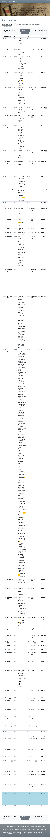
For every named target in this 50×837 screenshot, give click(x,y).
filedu (19, 243)
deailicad (20, 103)
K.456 (39, 588)
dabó (19, 85)
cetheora (20, 681)
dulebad (9, 652)
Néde (21, 317)
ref (24, 582)
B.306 (15, 349)
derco (19, 321)
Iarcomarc (20, 410)
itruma (23, 466)
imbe (21, 433)
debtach (20, 63)
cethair (19, 428)
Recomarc (20, 401)
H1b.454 (4, 72)
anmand (20, 100)
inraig (19, 490)
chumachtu (20, 339)
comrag (24, 354)
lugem (23, 359)
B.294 (15, 161)
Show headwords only (7, 26)
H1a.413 (28, 649)
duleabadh (44, 652)
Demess (20, 189)
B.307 (15, 579)
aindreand (20, 68)
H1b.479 (4, 645)
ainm (19, 241)
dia (19, 301)
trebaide (22, 111)
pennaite (20, 159)
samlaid (21, 449)
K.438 (39, 87)
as (18, 374)
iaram (19, 249)
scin (23, 192)
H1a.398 (28, 219)
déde (22, 190)
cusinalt (20, 492)
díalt (24, 362)
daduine (20, 608)
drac (42, 49)
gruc (22, 613)
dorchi (23, 185)
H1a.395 (28, 189)
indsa (19, 603)
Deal (19, 72)
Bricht (19, 544)
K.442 (39, 150)
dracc (19, 52)
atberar (20, 367)
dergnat (9, 628)
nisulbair (19, 224)
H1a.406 (28, 588)
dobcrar (20, 426)
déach (19, 362)
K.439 (39, 107)
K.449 (39, 228)
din (18, 65)
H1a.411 (28, 641)
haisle (19, 501)
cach (23, 39)
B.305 (15, 296)
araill (20, 405)
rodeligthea (21, 97)
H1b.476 (4, 628)
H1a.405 (28, 579)
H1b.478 (4, 641)
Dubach (20, 208)
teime (23, 177)
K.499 (39, 736)
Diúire (19, 228)
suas (22, 489)
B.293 (15, 125)
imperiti (23, 341)
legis (19, 299)
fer (19, 584)
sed (23, 385)
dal (8, 698)
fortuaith (20, 688)
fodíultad (20, 215)
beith (19, 109)
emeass (21, 195)
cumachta (21, 302)
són (23, 525)
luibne (22, 484)
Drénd (24, 63)
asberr (19, 382)
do (18, 78)
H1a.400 (28, 232)
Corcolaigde (20, 238)
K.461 (39, 641)
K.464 (39, 652)
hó (23, 581)
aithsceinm (20, 323)
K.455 (39, 579)
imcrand (24, 428)
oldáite (19, 469)
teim (20, 178)
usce (19, 154)
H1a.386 (28, 49)
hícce (22, 315)
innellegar (22, 556)
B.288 (15, 56)
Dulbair (20, 219)
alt (25, 396)
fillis (19, 433)
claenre (19, 453)
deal (19, 80)
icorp (19, 500)
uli (24, 525)
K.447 (39, 208)
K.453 (39, 296)
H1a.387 (28, 56)
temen (23, 181)
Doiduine (20, 597)
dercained (34, 717)
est (22, 40)
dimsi (8, 228)
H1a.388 (28, 72)
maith (21, 610)
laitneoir (20, 591)
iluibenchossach (22, 509)
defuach (9, 350)
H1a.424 (28, 736)
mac (23, 83)
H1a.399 (28, 228)
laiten (23, 382)
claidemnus (20, 538)
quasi (23, 51)
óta (19, 527)
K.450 (39, 232)
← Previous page (25, 30)
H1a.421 (28, 717)
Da (23, 608)
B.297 (15, 202)
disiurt (9, 115)
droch (32, 39)
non (19, 341)
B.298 (15, 208)
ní (18, 364)
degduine (20, 599)
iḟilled (23, 431)
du (18, 213)
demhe (43, 588)
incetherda (20, 434)
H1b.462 (4, 189)
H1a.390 (28, 107)
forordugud (21, 251)
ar (23, 135)
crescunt (23, 386)
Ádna (19, 318)
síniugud (20, 89)
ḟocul (19, 252)
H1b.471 (4, 349)
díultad (21, 212)
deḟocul (20, 353)
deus (19, 310)
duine (22, 500)
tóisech (19, 417)
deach (19, 359)
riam (19, 121)
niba (23, 437)
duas (8, 670)
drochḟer (20, 43)
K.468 (39, 697)
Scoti (19, 620)
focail (19, 356)
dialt (23, 356)
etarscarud (20, 91)
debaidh (43, 726)
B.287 (15, 49)
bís (25, 249)
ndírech (19, 138)
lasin (23, 590)
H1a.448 (28, 349)
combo (23, 77)
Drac (19, 49)
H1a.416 (28, 670)
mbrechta (20, 377)
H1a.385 (28, 38)
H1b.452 (4, 49)
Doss (19, 670)
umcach (24, 429)
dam (8, 700)
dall (8, 690)
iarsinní (19, 396)
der (32, 736)
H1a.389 (28, 87)
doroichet (20, 127)
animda (20, 532)
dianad (21, 99)
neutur (19, 590)
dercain (9, 635)
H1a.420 (28, 709)
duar (19, 246)
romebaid (20, 331)
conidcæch (20, 336)
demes (9, 189)
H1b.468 (4, 236)
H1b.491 (4, 736)
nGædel (20, 393)
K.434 (39, 38)
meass (19, 190)
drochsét (20, 146)
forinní (23, 548)
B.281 (15, 670)
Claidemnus (21, 516)
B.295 (15, 176)
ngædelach (20, 594)
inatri (22, 468)
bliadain (20, 678)
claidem (20, 517)
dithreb (9, 108)
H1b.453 (4, 56)
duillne (19, 683)
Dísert (19, 115)
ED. (22, 80)
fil (23, 396)
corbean (22, 333)
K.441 (39, 125)
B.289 (15, 72)
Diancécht (20, 296)
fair (24, 339)
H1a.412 (28, 645)
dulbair (9, 219)
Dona (19, 232)
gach (19, 610)
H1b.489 (4, 726)
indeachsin (20, 498)
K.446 (39, 202)
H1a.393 (28, 161)
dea (19, 624)
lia (20, 468)
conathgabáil (21, 565)
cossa (19, 487)
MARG (24, 197)
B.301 (15, 228)
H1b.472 (4, 579)
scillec (19, 329)
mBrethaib (20, 75)
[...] (10, 39)
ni (23, 163)
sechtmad (20, 519)
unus (19, 383)
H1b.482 (4, 661)
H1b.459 (4, 150)
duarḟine (23, 248)
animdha (20, 568)
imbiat (19, 378)
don (22, 265)
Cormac (20, 409)
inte (19, 556)
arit (19, 472)
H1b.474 (4, 597)
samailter (20, 496)
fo (18, 212)
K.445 (39, 189)
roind (19, 105)
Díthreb (20, 108)
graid (19, 672)
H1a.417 (28, 690)
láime (23, 485)
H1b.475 (4, 617)
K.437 (39, 72)
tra (22, 390)
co (24, 129)
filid (23, 391)
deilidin (33, 579)
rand (19, 256)
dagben (21, 615)
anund (19, 437)
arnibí (19, 441)
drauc (8, 49)
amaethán (20, 533)
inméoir (24, 564)
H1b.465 (4, 219)
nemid (19, 77)
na (18, 132)
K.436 (39, 56)
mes (19, 198)
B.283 (15, 150)
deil (8, 72)
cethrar (19, 684)
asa (24, 195)
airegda (20, 554)
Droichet (20, 126)
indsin (24, 159)
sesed (20, 482)
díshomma (20, 204)
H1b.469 (4, 269)
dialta (22, 472)
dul (8, 649)
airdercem (20, 264)
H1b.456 (4, 107)
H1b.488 (4, 717)
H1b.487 (4, 709)
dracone (20, 51)
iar (24, 412)
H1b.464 (4, 208)
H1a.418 (28, 697)
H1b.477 (4, 635)
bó (24, 72)
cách (24, 127)
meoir (23, 503)
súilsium (22, 334)
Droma (21, 624)
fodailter (20, 463)
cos (25, 393)
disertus (20, 117)
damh (42, 700)
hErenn (23, 299)
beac (22, 329)
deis (8, 732)
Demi (19, 588)
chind (19, 503)
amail (22, 95)
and (19, 112)
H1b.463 (4, 202)
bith (19, 234)
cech (23, 588)
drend (9, 57)
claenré (19, 458)
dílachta (21, 78)
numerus (20, 385)
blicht (22, 619)
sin (23, 364)
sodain (19, 495)
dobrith (9, 151)
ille (20, 436)
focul (19, 248)
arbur (22, 154)
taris (19, 129)
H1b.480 (4, 649)
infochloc (20, 680)
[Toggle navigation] (47, 1)
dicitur (19, 60)
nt (23, 198)
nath (23, 260)
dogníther (20, 551)
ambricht (20, 572)
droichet (9, 126)
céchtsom (20, 344)
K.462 (39, 645)
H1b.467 (4, 232)
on (21, 129)
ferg (19, 54)
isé (18, 552)
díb (23, 554)
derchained (10, 717)
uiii (23, 378)
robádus (21, 118)
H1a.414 (28, 652)
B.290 (15, 87)
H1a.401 (28, 236)
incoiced (20, 455)
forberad (21, 374)
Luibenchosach (21, 481)
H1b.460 (4, 161)
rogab (19, 476)
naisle (21, 562)
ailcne (19, 325)
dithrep (33, 108)
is (18, 254)
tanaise (24, 402)
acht (19, 366)
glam (22, 603)
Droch (19, 39)
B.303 (15, 232)
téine (23, 52)
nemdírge (20, 142)
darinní (22, 557)
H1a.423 (28, 731)
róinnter (20, 399)
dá (24, 82)
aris (23, 549)
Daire (19, 240)
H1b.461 (4, 176)
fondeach (20, 370)
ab (18, 386)
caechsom (20, 345)
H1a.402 (28, 269)
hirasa (20, 364)
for (20, 185)
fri (22, 94)
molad (19, 267)
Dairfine (9, 236)
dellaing (20, 560)
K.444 (39, 176)
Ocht (23, 388)
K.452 (39, 269)
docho (9, 709)
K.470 (39, 709)
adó (19, 436)
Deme (19, 177)
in (21, 382)
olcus (19, 148)
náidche (20, 186)
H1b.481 (4, 652)
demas (22, 194)
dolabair (20, 221)
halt (20, 504)
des (42, 732)
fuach (23, 353)
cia (22, 425)
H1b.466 (4, 228)
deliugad (33, 87)
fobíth (19, 460)
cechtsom (20, 320)
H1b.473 (4, 588)
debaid (19, 58)
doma (8, 203)
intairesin (23, 439)
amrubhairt (21, 337)
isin (24, 610)
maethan (20, 567)
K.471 (39, 717)
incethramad (21, 421)
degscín (20, 197)
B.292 (15, 115)
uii (18, 536)
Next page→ (25, 32)
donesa (19, 260)
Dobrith (20, 151)
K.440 (39, 115)
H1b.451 (4, 38)
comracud (20, 413)
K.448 (39, 219)
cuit (19, 155)
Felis (19, 420)
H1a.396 (28, 202)
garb (22, 65)
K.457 (39, 597)
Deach (19, 350)
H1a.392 (28, 150)
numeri (19, 388)
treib (24, 109)
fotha (19, 372)
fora (19, 334)
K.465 (39, 661)
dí (24, 210)
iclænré (19, 474)
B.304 (15, 236)
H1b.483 (4, 670)
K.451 (39, 236)
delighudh (43, 87)
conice (22, 528)
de (24, 212)
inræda (19, 94)
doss (20, 675)
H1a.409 (28, 628)
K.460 (39, 635)
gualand (20, 493)
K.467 (39, 690)
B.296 (15, 189)
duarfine (20, 244)
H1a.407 (28, 597)
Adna (19, 602)
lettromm (20, 461)
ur (22, 129)
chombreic (20, 611)
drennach (20, 61)
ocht (19, 562)
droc (8, 39)
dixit (22, 602)
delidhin (43, 579)
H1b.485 (4, 697)
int (21, 544)
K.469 (39, 700)
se (24, 500)
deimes (43, 189)
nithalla (19, 140)
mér (19, 485)
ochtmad (20, 546)
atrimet (20, 391)
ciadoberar (20, 465)
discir (8, 645)
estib (19, 489)
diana (23, 232)
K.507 (39, 349)
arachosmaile (21, 673)
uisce (24, 130)
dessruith (9, 161)
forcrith (20, 442)
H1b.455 (4, 87)
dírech (21, 135)
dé (18, 195)
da (24, 103)
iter (21, 530)
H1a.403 (28, 296)
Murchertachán (21, 447)
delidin (9, 579)
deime (42, 177)
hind (21, 527)
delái (23, 100)
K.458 (39, 617)
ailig (19, 333)
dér (8, 736)
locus (23, 117)
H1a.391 (28, 115)
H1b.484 (4, 690)
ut (21, 40)
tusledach (20, 145)
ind (21, 564)
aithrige (20, 157)
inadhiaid (20, 452)
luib (19, 484)
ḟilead (22, 672)
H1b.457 (4, 115)
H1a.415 (28, 661)
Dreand (20, 57)
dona (8, 232)
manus (23, 517)
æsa (21, 155)
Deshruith (20, 161)
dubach (9, 208)
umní (19, 466)
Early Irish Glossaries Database (9, 1)
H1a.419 (28, 700)
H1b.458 (4, 125)
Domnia (20, 203)
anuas (19, 429)
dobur (19, 152)
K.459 (39, 628)
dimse (32, 228)
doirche (20, 183)
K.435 (39, 49)
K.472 (39, 726)
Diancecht (34, 296)
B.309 (15, 588)
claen (19, 439)
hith (23, 152)
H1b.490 (4, 731)
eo (20, 386)
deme (8, 177)
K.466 (39, 670)
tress (19, 412)
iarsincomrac (21, 415)
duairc (9, 661)
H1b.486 (4, 700)
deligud (9, 87)
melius (19, 607)
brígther (20, 549)
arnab (19, 143)
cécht (23, 301)
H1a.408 (28, 617)
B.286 (15, 38)
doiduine (9, 597)
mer (23, 487)
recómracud (22, 404)
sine (23, 72)
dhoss (19, 686)
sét (18, 135)
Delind (19, 579)
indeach (20, 402)
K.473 (39, 731)
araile (19, 95)
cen (21, 109)
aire (23, 366)
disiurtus (33, 115)
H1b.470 (4, 296)
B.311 (15, 617)
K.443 (39, 161)
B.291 (15, 107)
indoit (23, 490)
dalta (22, 82)
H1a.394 (28, 176)
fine (24, 238)
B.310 (15, 597)
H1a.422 (28, 726)
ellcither (20, 559)
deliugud (20, 92)
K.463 (39, 649)
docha (42, 709)
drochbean (20, 42)
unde (23, 58)
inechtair (20, 444)
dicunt (19, 342)
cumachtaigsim (21, 326)
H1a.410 (28, 635)
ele (21, 431)
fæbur (22, 198)
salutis (22, 310)
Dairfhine (43, 236)
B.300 (15, 219)
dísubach (20, 210)
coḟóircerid (20, 375)
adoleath (20, 445)
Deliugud (20, 87)
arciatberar (20, 361)
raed (19, 431)
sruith (19, 164)
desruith (33, 161)
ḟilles (19, 425)
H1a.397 (28, 208)
